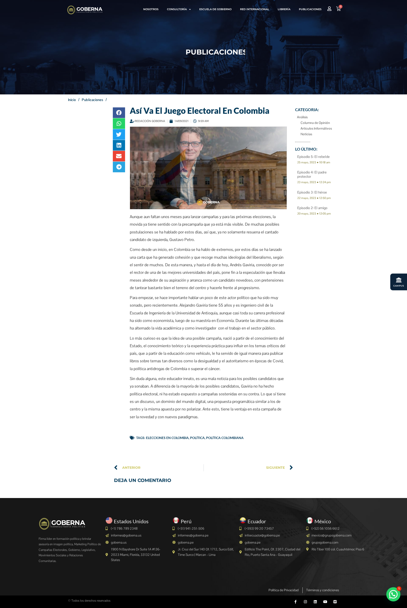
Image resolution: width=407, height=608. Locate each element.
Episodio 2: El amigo (312, 208)
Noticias (306, 134)
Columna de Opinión (315, 123)
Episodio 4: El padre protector (312, 174)
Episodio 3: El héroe (312, 192)
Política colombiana (225, 438)
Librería (284, 9)
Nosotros (151, 9)
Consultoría (177, 9)
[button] (119, 112)
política (197, 438)
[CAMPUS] (399, 280)
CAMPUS (398, 285)
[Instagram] (305, 602)
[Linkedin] (315, 602)
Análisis (302, 117)
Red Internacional (254, 9)
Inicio (72, 99)
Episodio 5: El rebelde (313, 156)
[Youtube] (325, 602)
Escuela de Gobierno (215, 9)
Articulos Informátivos (316, 128)
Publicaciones (310, 9)
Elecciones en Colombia (167, 438)
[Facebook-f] (295, 602)
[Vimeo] (335, 602)
